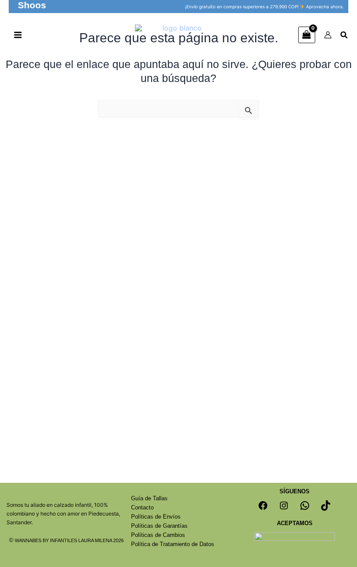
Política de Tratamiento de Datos (172, 544)
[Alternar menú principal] (18, 35)
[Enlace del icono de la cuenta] (328, 35)
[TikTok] (325, 505)
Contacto (142, 507)
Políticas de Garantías (159, 526)
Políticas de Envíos (156, 516)
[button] (32, 6)
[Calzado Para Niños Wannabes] (178, 34)
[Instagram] (284, 505)
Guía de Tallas (149, 498)
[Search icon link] (344, 36)
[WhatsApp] (305, 505)
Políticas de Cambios (158, 535)
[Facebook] (263, 505)
